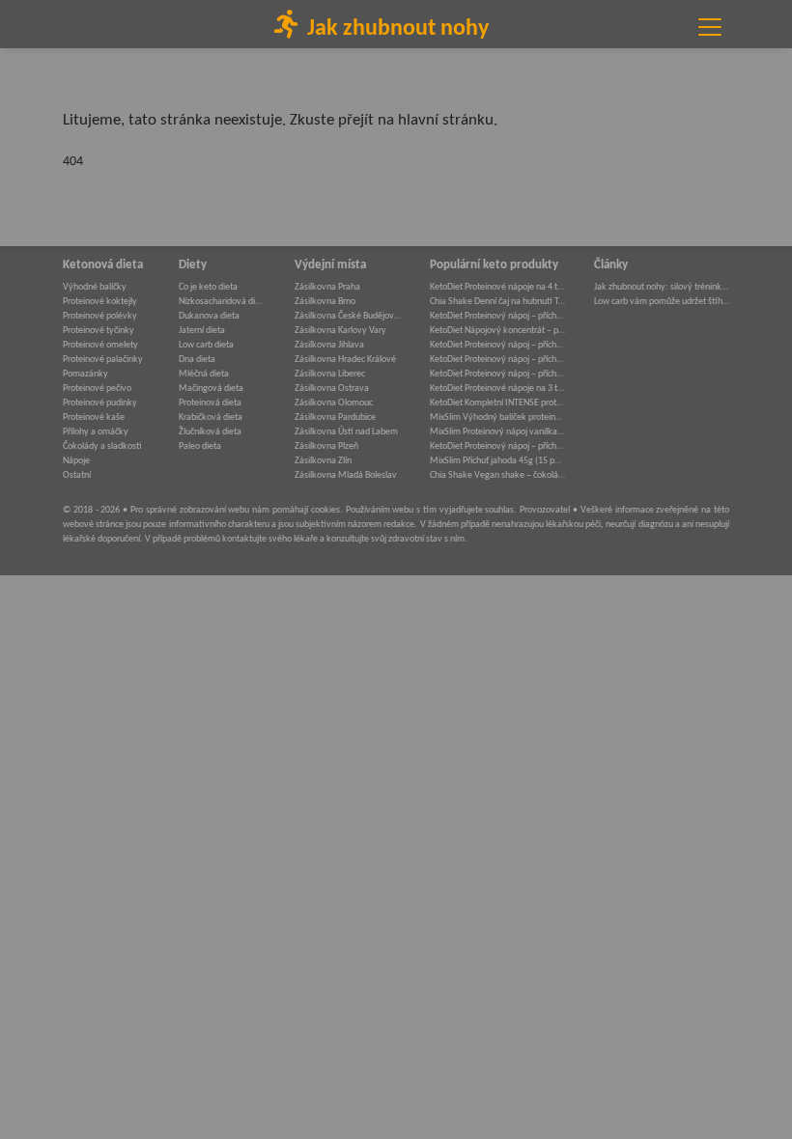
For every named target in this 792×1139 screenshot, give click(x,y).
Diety (193, 265)
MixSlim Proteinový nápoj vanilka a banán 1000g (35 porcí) (497, 432)
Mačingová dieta (211, 388)
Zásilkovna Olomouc (334, 403)
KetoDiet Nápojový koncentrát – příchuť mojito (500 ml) (497, 330)
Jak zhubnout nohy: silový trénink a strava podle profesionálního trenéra (661, 287)
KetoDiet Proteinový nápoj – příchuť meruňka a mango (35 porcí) (497, 316)
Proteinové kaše (94, 417)
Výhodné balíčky (95, 287)
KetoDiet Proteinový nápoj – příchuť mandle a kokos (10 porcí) (497, 359)
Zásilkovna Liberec (330, 374)
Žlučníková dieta (210, 432)
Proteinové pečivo (97, 388)
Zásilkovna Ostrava (332, 388)
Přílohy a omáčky (95, 432)
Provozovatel (545, 510)
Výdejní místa (330, 265)
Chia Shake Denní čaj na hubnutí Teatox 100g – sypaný (497, 301)
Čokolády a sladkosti (102, 446)
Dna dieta (197, 359)
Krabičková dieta (210, 417)
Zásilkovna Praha (327, 287)
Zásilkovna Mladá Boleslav (346, 475)
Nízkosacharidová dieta (222, 301)
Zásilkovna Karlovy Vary (340, 330)
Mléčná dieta (204, 374)
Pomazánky (85, 374)
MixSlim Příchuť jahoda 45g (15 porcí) (497, 461)
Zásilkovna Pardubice (335, 417)
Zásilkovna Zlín (323, 461)
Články (611, 265)
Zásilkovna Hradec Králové (345, 359)
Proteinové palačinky (103, 359)
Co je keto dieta (208, 287)
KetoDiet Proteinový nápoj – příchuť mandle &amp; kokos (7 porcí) (497, 446)
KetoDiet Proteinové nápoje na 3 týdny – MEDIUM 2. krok (497, 388)
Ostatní (77, 475)
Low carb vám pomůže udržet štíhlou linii (661, 301)
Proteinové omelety (100, 345)
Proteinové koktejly (100, 301)
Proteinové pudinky (100, 403)
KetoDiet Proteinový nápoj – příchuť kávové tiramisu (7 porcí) (497, 345)
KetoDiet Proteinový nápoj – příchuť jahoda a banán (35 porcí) (497, 374)
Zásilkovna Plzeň (326, 446)
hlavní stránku (446, 120)
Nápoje (76, 461)
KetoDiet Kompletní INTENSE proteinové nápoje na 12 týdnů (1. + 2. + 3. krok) (497, 403)
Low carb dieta (206, 345)
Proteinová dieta (210, 403)
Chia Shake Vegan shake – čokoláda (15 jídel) (497, 475)
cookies (325, 510)
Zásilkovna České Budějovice (348, 316)
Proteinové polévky (100, 316)
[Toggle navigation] (710, 27)
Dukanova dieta (209, 316)
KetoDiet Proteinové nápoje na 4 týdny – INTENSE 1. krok (497, 287)
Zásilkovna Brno (325, 301)
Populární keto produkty (494, 265)
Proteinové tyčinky (98, 330)
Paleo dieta (200, 446)
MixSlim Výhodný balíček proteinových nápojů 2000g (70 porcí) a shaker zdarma (497, 417)
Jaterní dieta (202, 330)
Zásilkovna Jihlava (329, 345)
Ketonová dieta (103, 265)
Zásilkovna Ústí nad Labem (346, 432)
